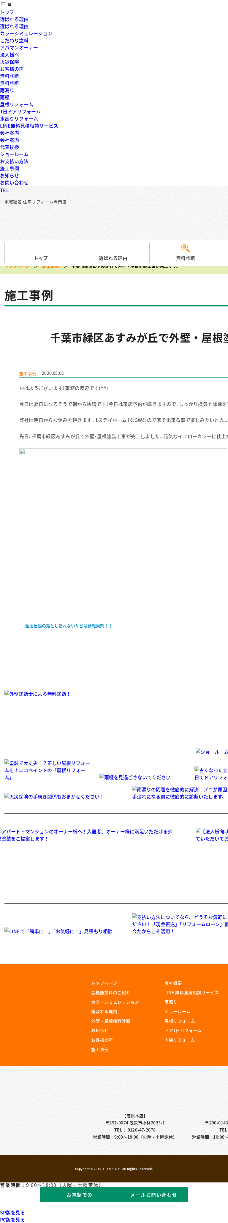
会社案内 (9, 132)
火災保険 (9, 61)
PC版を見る (12, 1219)
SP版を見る (12, 1212)
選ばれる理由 (14, 19)
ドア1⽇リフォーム (183, 1030)
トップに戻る (207, 1205)
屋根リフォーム (16, 104)
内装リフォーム (179, 1040)
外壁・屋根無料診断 (110, 1021)
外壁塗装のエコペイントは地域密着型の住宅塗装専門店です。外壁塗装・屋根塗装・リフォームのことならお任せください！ (50, 221)
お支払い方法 (14, 161)
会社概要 (173, 983)
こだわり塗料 (14, 40)
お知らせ (9, 175)
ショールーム (14, 154)
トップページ (17, 266)
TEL (4, 190)
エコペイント (111, 1169)
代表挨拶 (9, 146)
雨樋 (5, 97)
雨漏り (7, 90)
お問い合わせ (14, 182)
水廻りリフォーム (19, 118)
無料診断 (9, 75)
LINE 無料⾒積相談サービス (191, 992)
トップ (7, 11)
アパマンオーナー (19, 47)
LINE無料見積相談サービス (29, 125)
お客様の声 (12, 68)
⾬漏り (171, 1002)
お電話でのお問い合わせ (79, 1196)
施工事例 (9, 168)
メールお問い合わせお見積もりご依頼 (153, 1196)
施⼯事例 (100, 1049)
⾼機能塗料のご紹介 (110, 992)
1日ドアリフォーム (20, 111)
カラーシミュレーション (26, 33)
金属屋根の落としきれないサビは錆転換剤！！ (69, 626)
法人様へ (9, 54)
